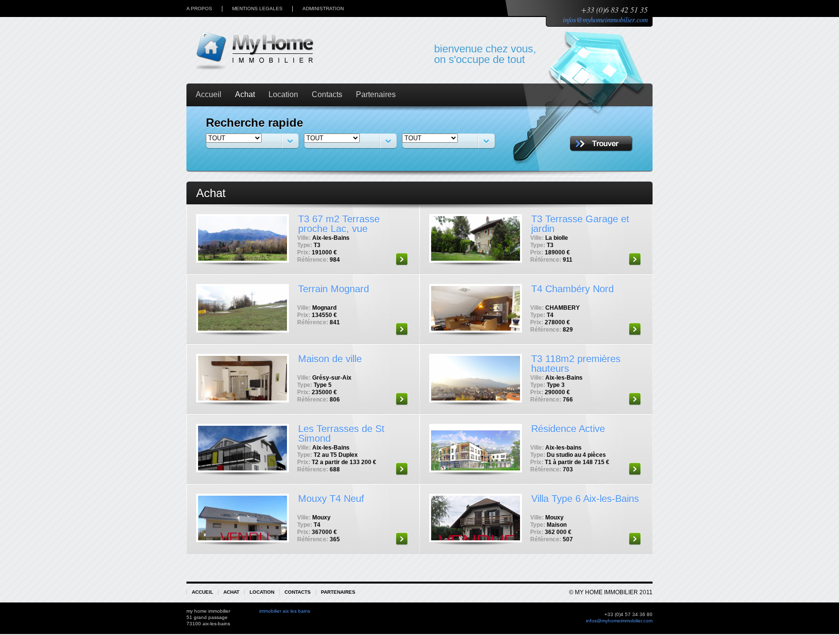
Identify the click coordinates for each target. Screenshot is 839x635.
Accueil (208, 94)
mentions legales (257, 8)
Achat (245, 94)
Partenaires (376, 94)
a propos (199, 8)
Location (283, 94)
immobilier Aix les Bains (284, 611)
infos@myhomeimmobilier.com (605, 19)
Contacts (327, 94)
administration (323, 8)
